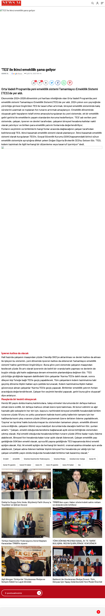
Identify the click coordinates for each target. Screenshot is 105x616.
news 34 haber (68, 465)
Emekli (5, 459)
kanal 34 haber (25, 465)
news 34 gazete (52, 465)
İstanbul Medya (59, 459)
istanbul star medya (77, 459)
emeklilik (16, 459)
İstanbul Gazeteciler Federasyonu (37, 459)
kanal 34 (92, 459)
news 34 (38, 465)
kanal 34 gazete (9, 465)
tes (79, 465)
